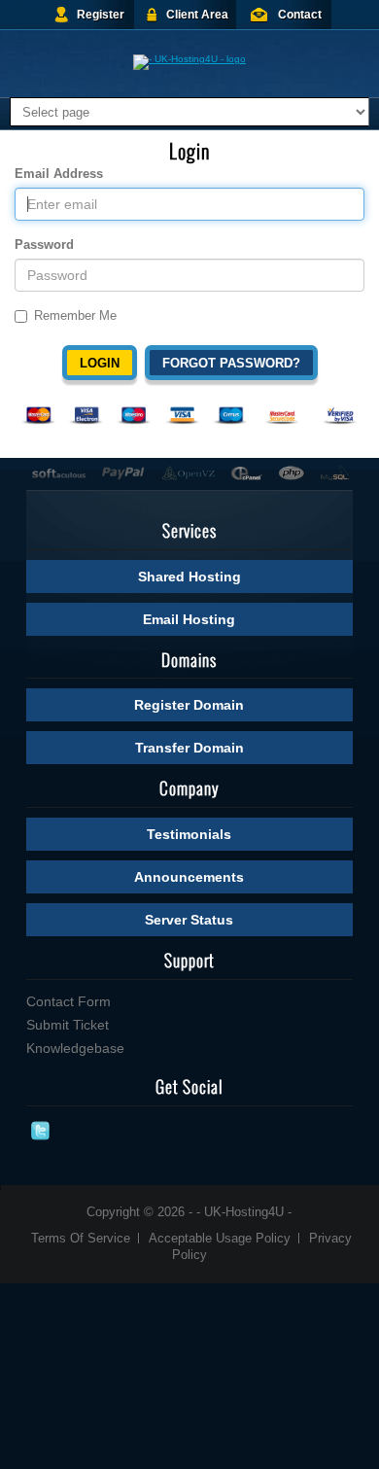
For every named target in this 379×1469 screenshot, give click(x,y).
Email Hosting (189, 619)
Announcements (189, 877)
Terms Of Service (80, 1238)
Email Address (59, 173)
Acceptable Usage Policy (220, 1238)
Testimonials (189, 834)
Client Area (197, 14)
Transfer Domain (189, 747)
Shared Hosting (189, 576)
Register (100, 14)
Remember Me (75, 315)
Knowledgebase (75, 1048)
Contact (300, 14)
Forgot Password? (231, 363)
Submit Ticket (67, 1024)
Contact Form (68, 1001)
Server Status (189, 919)
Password (44, 244)
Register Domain (189, 705)
